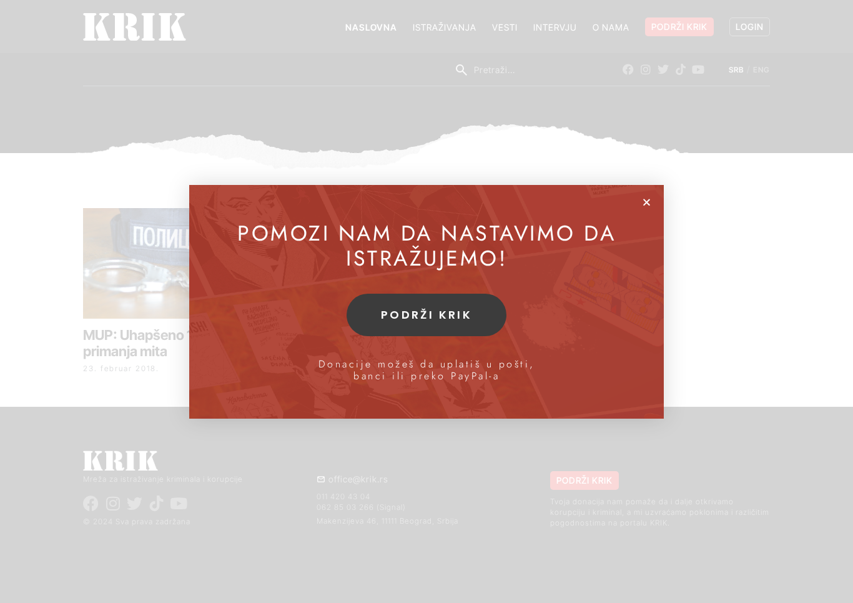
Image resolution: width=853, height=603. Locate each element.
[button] (646, 202)
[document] (426, 301)
